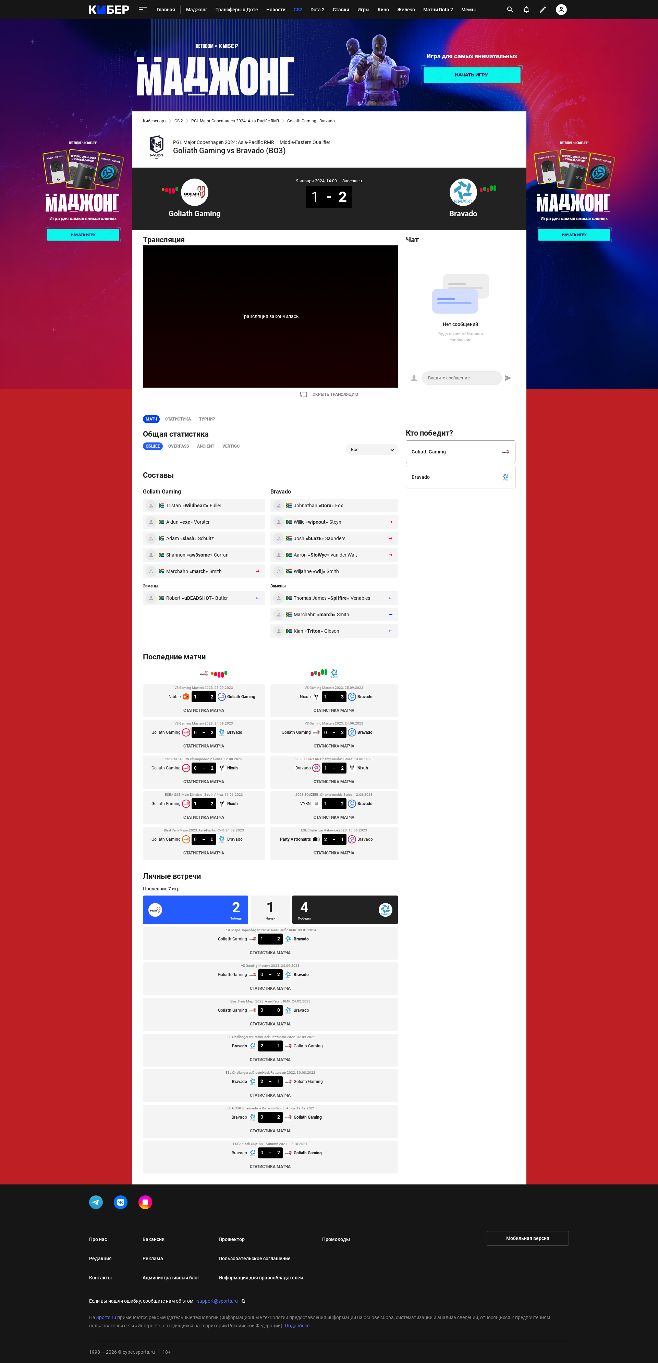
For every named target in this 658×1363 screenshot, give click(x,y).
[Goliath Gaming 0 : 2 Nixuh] (170, 191)
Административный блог (171, 1277)
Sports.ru (106, 1317)
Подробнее (297, 1325)
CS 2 (178, 121)
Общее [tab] (153, 446)
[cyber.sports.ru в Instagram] (146, 1203)
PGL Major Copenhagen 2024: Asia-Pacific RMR (235, 121)
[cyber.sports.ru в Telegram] (97, 1203)
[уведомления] (526, 9)
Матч (151, 419)
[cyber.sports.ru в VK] (122, 1203)
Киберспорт (154, 121)
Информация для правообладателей (261, 1277)
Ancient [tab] (205, 446)
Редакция (100, 1258)
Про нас (98, 1239)
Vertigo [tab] (231, 446)
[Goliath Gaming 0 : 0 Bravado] (163, 189)
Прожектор (232, 1239)
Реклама (153, 1258)
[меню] (143, 9)
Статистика (178, 419)
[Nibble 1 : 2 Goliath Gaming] (176, 189)
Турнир (207, 419)
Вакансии (153, 1239)
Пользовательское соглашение (255, 1258)
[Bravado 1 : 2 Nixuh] (488, 190)
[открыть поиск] (510, 9)
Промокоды (336, 1239)
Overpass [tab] (178, 446)
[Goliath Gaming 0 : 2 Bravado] (173, 191)
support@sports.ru (217, 1301)
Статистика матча (203, 710)
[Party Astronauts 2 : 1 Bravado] (481, 190)
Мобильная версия (527, 1238)
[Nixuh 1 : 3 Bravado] (495, 188)
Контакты (100, 1277)
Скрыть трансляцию (335, 394)
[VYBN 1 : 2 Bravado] (484, 189)
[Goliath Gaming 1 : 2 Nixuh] (166, 190)
